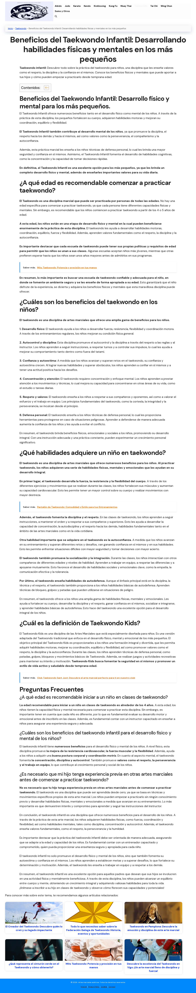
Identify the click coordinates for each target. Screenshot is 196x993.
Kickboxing (100, 6)
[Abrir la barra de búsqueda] (56, 16)
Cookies (104, 987)
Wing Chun (166, 6)
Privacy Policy (93, 987)
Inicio (10, 28)
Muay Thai (126, 6)
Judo (67, 6)
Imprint (84, 987)
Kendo (87, 6)
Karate (77, 6)
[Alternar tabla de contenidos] (45, 87)
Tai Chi (154, 6)
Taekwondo (141, 6)
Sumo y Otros (62, 11)
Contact (111, 987)
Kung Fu (113, 6)
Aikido (58, 6)
